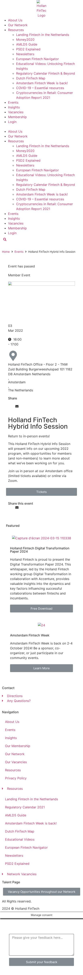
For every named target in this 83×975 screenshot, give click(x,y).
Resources (16, 30)
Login (12, 122)
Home (6, 251)
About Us (15, 20)
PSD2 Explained (28, 49)
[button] (41, 126)
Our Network (18, 25)
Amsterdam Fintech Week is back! (42, 83)
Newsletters (25, 54)
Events (13, 102)
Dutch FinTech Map (30, 78)
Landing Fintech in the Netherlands (42, 35)
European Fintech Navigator (37, 59)
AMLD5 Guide (26, 44)
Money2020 (25, 39)
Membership (17, 117)
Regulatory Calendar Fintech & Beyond (45, 73)
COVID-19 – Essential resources (40, 88)
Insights (14, 107)
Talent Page (11, 882)
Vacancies (15, 112)
